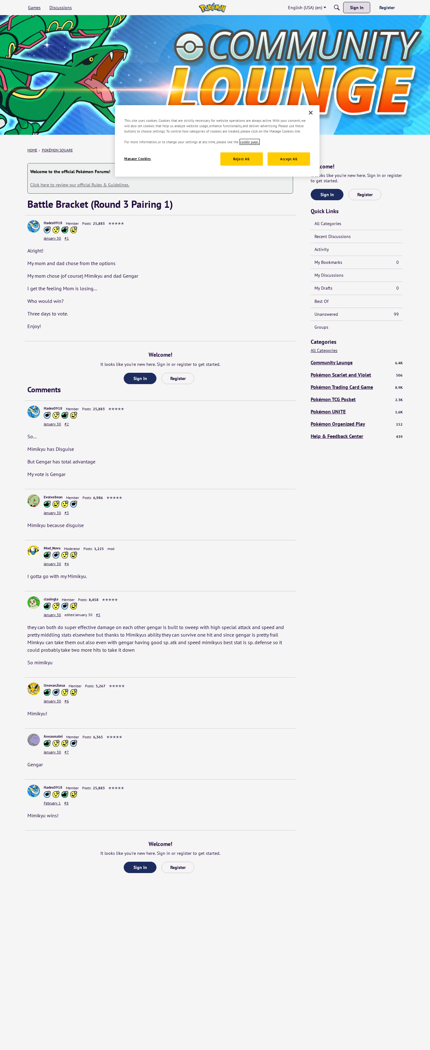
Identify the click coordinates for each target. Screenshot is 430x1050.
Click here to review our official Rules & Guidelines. (79, 185)
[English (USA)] (212, 8)
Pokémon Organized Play (357, 424)
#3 (67, 512)
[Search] (336, 7)
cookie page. (249, 141)
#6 (67, 701)
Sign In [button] (140, 378)
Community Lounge (357, 362)
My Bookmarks (356, 262)
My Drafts (356, 288)
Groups (321, 327)
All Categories (327, 223)
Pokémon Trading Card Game (357, 387)
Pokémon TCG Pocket (357, 399)
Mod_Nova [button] (52, 548)
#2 (67, 424)
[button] (33, 226)
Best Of (321, 301)
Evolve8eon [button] (53, 497)
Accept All (288, 158)
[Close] (311, 113)
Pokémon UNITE (357, 411)
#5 (98, 614)
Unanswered (356, 314)
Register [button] (178, 378)
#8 (66, 803)
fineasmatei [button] (53, 736)
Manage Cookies (137, 158)
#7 (67, 752)
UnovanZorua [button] (54, 685)
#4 (67, 563)
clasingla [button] (51, 599)
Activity (321, 249)
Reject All (241, 158)
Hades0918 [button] (53, 222)
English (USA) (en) (305, 7)
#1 (67, 238)
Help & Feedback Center (357, 436)
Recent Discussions (332, 236)
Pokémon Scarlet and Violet (357, 375)
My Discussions (328, 275)
